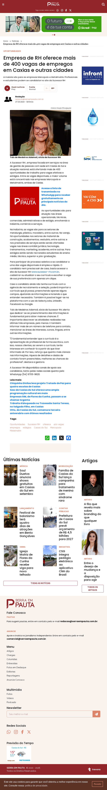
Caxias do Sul (40, 427)
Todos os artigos (92, 588)
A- (47, 88)
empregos (15, 427)
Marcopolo (55, 427)
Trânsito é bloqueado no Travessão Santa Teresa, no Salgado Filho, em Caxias (39, 405)
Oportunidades (17, 424)
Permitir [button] (97, 784)
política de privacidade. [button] (36, 785)
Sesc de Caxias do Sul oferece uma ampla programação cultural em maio (34, 391)
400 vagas (58, 424)
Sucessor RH (33, 424)
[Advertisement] (93, 306)
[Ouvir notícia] (7, 88)
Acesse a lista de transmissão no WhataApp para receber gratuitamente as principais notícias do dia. (55, 197)
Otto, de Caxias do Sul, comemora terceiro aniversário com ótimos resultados (35, 411)
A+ (52, 88)
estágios (26, 427)
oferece (46, 424)
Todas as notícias (40, 583)
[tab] (52, 34)
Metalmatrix (15, 430)
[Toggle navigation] (3, 4)
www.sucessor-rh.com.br (45, 271)
